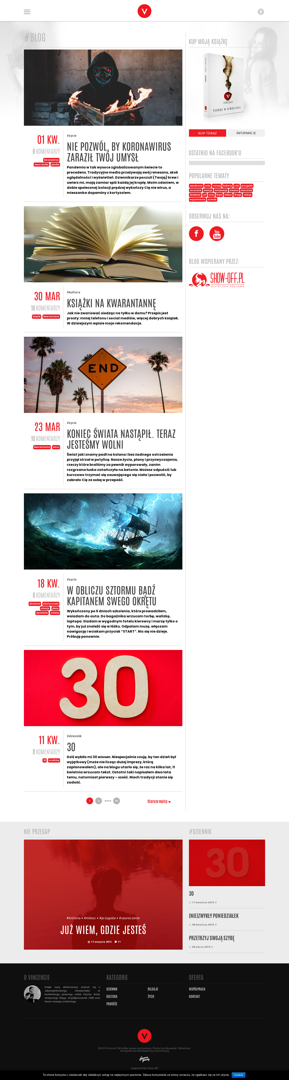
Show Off (152, 1068)
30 (44, 760)
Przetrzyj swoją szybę (212, 938)
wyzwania (42, 612)
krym (219, 194)
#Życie (72, 135)
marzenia (246, 190)
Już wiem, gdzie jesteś (103, 930)
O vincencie (37, 977)
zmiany (55, 612)
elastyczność (51, 603)
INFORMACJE (246, 133)
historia (75, 918)
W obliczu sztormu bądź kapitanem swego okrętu (112, 595)
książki (36, 316)
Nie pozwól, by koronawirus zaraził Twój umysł (119, 151)
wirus (56, 447)
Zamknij (238, 1075)
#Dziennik (74, 736)
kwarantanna (51, 316)
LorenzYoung (161, 1050)
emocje (45, 608)
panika (55, 164)
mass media (41, 164)
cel (204, 194)
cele (236, 185)
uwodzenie (196, 185)
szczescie (195, 190)
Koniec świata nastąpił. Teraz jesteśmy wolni (121, 439)
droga (237, 194)
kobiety (227, 185)
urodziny (54, 760)
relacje (248, 194)
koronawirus (51, 160)
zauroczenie (130, 918)
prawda (212, 199)
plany (55, 608)
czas (211, 194)
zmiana (234, 190)
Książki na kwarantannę (111, 303)
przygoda (247, 185)
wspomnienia (197, 199)
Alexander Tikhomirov (178, 1048)
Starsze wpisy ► (159, 801)
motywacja (221, 190)
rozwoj (217, 185)
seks (207, 185)
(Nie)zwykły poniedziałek (213, 915)
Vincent (111, 1048)
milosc (228, 194)
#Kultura (73, 292)
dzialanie (34, 603)
